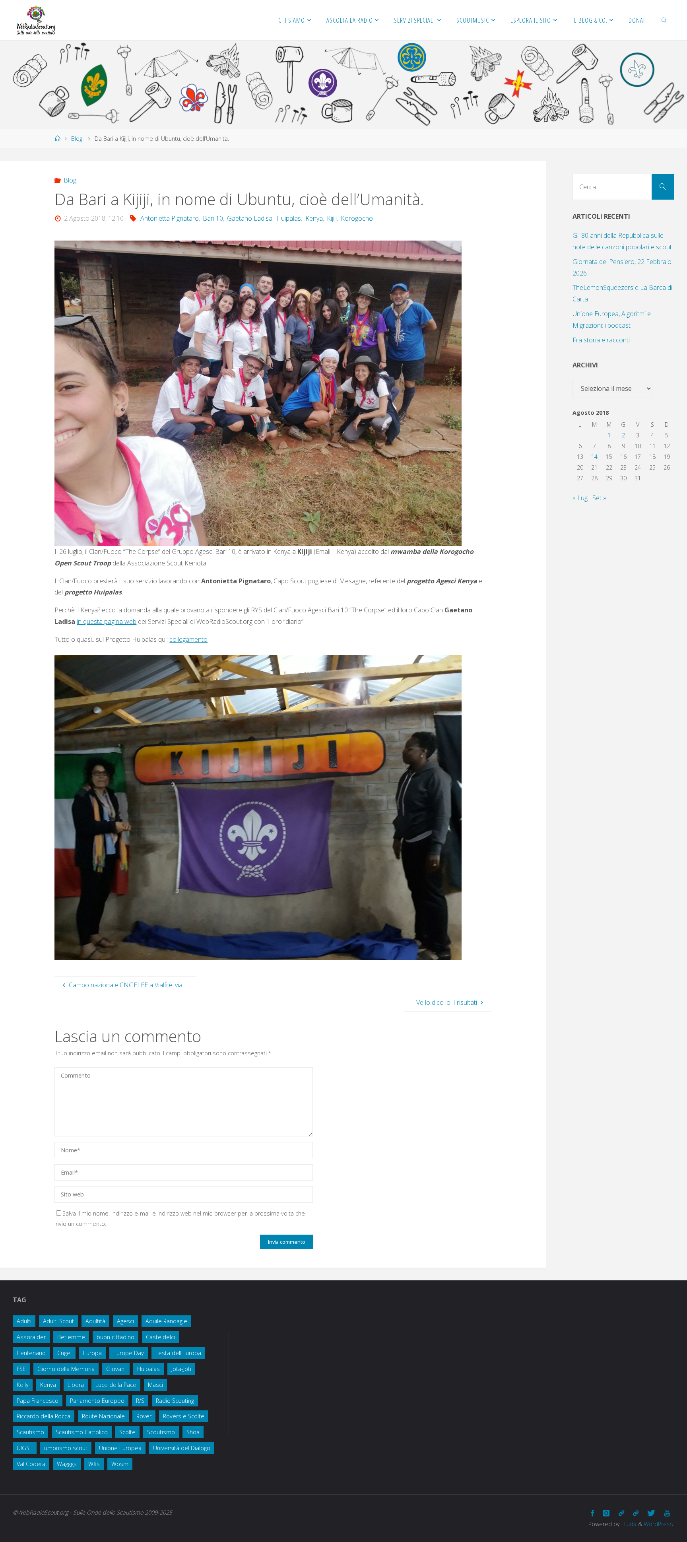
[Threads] (621, 1513)
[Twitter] (651, 1513)
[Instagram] (606, 1513)
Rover (143, 1416)
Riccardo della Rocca (43, 1416)
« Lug (580, 497)
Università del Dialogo (181, 1448)
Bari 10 (213, 218)
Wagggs (67, 1464)
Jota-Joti (181, 1369)
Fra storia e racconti (601, 340)
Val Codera (31, 1464)
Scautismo (30, 1432)
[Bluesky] (636, 1513)
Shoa (193, 1432)
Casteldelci (160, 1337)
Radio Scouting (175, 1400)
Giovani (116, 1369)
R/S (140, 1400)
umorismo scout (65, 1448)
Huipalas (288, 218)
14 (594, 456)
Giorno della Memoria (66, 1369)
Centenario (31, 1353)
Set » (599, 497)
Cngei (64, 1353)
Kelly (23, 1385)
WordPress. (659, 1524)
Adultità (95, 1321)
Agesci (125, 1321)
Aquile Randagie (166, 1321)
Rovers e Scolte (183, 1416)
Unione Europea (120, 1448)
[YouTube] (667, 1513)
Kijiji (332, 218)
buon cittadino (115, 1337)
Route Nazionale (103, 1416)
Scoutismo (161, 1432)
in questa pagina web (106, 621)
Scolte (127, 1432)
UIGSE (25, 1448)
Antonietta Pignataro (169, 218)
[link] (664, 20)
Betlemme (71, 1337)
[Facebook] (592, 1513)
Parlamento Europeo (97, 1400)
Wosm (119, 1464)
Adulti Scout (58, 1321)
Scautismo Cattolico (82, 1432)
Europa (92, 1353)
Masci (155, 1385)
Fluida (628, 1524)
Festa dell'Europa (178, 1353)
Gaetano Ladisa (249, 218)
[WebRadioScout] (35, 20)
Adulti (24, 1321)
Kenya (313, 218)
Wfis (94, 1464)
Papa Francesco (37, 1400)
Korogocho (357, 218)
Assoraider (31, 1337)
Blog (76, 138)
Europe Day (128, 1353)
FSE (21, 1369)
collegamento (188, 639)
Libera (76, 1385)
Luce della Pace (115, 1385)
